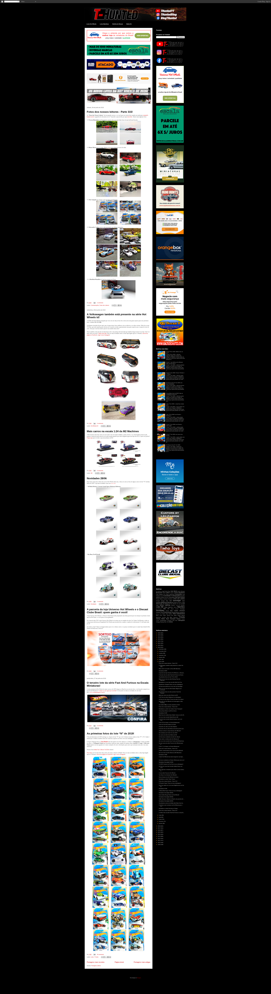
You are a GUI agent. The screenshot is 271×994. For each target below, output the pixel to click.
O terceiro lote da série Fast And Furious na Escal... (171, 674)
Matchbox (181, 607)
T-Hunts (96, 957)
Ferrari (157, 598)
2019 (159, 647)
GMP (170, 600)
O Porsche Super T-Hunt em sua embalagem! (170, 783)
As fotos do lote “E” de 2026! (173, 445)
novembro (161, 651)
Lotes (92, 957)
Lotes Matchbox (104, 24)
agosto (161, 657)
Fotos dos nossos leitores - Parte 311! (168, 810)
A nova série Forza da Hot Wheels (167, 773)
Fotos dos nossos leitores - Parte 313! (168, 748)
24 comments (100, 954)
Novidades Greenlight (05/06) (166, 796)
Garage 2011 (164, 600)
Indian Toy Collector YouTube (101, 749)
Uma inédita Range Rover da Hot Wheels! (169, 794)
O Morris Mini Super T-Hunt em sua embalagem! (170, 790)
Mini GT (166, 609)
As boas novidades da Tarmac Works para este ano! (171, 760)
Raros (163, 613)
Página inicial (119, 962)
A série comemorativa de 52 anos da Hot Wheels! (171, 750)
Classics (161, 594)
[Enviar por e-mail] (113, 305)
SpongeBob (164, 617)
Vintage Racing (160, 622)
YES (168, 622)
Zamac (171, 622)
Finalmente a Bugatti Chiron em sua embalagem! (171, 684)
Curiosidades (167, 596)
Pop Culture (174, 610)
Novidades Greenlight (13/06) (166, 762)
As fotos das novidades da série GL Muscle (169, 736)
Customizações (95, 305)
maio (160, 815)
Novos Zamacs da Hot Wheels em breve (168, 777)
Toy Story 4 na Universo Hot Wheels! (168, 775)
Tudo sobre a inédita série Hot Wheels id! (169, 739)
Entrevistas (171, 597)
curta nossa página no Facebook (104, 754)
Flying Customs (163, 598)
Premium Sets (159, 612)
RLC (157, 615)
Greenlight (177, 600)
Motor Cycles (174, 608)
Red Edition (169, 613)
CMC (164, 594)
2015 (159, 832)
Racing (173, 612)
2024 (159, 637)
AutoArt (179, 591)
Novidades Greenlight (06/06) (166, 792)
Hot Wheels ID (94, 426)
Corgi (161, 595)
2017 (159, 828)
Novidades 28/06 (97, 478)
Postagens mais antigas (142, 962)
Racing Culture (159, 613)
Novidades (93, 604)
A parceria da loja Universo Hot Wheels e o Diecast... (172, 672)
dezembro (161, 649)
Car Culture (166, 592)
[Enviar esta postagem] (94, 302)
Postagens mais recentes (95, 962)
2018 (159, 826)
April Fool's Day (166, 591)
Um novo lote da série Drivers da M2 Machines (170, 752)
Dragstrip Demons (164, 597)
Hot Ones (174, 602)
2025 (159, 635)
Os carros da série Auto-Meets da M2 (168, 734)
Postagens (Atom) (96, 965)
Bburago (183, 591)
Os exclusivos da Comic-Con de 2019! (168, 732)
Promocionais (167, 612)
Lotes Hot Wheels (91, 24)
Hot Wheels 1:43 (180, 602)
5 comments (100, 423)
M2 (91, 473)
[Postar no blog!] (115, 305)
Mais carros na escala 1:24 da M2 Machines (113, 431)
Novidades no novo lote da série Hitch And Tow (170, 682)
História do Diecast (117, 24)
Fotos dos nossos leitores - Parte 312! (168, 781)
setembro (161, 655)
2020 (159, 645)
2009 (159, 844)
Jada (157, 605)
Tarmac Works (160, 619)
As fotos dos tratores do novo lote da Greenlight (170, 686)
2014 (159, 834)
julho (160, 659)
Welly (165, 622)
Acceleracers (159, 591)
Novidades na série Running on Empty (168, 808)
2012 (159, 838)
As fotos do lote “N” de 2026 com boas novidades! (174, 383)
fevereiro (161, 821)
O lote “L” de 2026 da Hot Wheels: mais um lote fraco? (174, 363)
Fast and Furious (180, 597)
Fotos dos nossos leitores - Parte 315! (110, 111)
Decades (182, 595)
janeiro (161, 823)
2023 (159, 639)
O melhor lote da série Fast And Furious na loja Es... (171, 812)
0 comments (100, 470)
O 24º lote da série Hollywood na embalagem (170, 697)
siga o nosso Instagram (119, 754)
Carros (171, 592)
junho (160, 661)
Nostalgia (182, 608)
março (160, 819)
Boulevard (159, 592)
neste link (129, 117)
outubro (161, 653)
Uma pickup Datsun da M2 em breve (168, 710)
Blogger (139, 977)
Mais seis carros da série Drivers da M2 (168, 695)
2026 (159, 633)
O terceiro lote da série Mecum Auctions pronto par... (171, 728)
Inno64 (183, 603)
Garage (158, 600)
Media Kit (129, 24)
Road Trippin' (163, 615)
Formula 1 (170, 598)
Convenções (178, 594)
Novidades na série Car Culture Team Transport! (170, 708)
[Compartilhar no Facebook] (119, 305)
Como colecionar (170, 594)
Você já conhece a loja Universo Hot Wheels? (170, 730)
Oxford (167, 610)
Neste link (89, 753)
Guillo (183, 600)
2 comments (100, 302)
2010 (159, 842)
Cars (157, 594)
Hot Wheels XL (174, 603)
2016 (159, 830)
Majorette (170, 607)
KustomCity (178, 605)
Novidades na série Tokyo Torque (167, 779)
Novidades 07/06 (163, 788)
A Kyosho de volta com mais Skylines (168, 726)
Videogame (181, 620)
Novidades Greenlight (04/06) (166, 801)
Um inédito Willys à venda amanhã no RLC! (169, 704)
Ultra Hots (174, 620)
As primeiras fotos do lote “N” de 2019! (110, 733)
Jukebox (173, 605)
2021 (159, 643)
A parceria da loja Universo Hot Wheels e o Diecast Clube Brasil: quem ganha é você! (117, 611)
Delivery (158, 597)
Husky (179, 603)
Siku (172, 615)
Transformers (163, 620)
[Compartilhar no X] (117, 305)
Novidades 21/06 (163, 713)
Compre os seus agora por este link (107, 690)
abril (160, 817)
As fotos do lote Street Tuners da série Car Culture (171, 699)
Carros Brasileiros (179, 592)
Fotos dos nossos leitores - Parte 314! (168, 706)
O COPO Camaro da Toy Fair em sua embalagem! (171, 764)
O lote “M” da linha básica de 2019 (167, 724)
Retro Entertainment (179, 613)
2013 (159, 836)
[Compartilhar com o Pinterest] (121, 305)
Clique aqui (90, 438)
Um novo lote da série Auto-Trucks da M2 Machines (171, 741)
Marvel (175, 607)
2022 (159, 641)
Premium (182, 610)
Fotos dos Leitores (104, 305)
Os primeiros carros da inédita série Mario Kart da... (171, 803)
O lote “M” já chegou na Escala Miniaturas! (169, 722)
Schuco (169, 615)
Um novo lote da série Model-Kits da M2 (168, 717)
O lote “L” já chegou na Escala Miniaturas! (169, 746)
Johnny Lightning (165, 605)
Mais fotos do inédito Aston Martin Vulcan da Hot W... (172, 715)
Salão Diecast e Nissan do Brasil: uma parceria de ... (172, 799)
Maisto (166, 607)
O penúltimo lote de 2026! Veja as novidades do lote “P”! (174, 394)
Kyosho (183, 605)
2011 (159, 840)
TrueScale (169, 620)
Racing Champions (180, 612)
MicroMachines (159, 608)
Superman (175, 617)
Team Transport (171, 619)
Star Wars (169, 617)
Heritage (158, 602)
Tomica (178, 619)
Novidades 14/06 (163, 754)
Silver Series (177, 615)
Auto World (174, 591)
